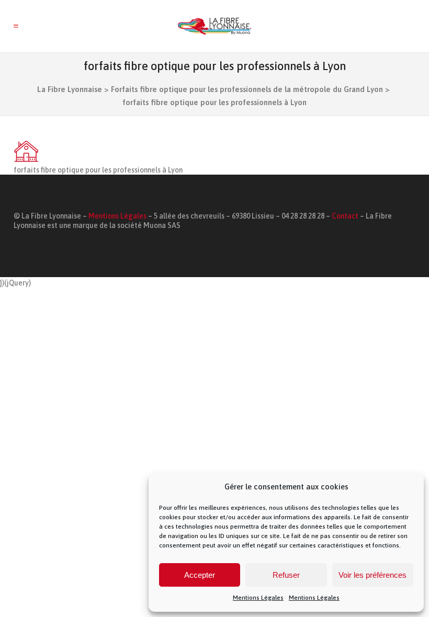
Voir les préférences (372, 574)
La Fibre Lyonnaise (69, 89)
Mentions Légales (258, 597)
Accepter (199, 574)
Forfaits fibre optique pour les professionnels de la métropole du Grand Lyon (247, 89)
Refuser (286, 574)
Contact (345, 216)
